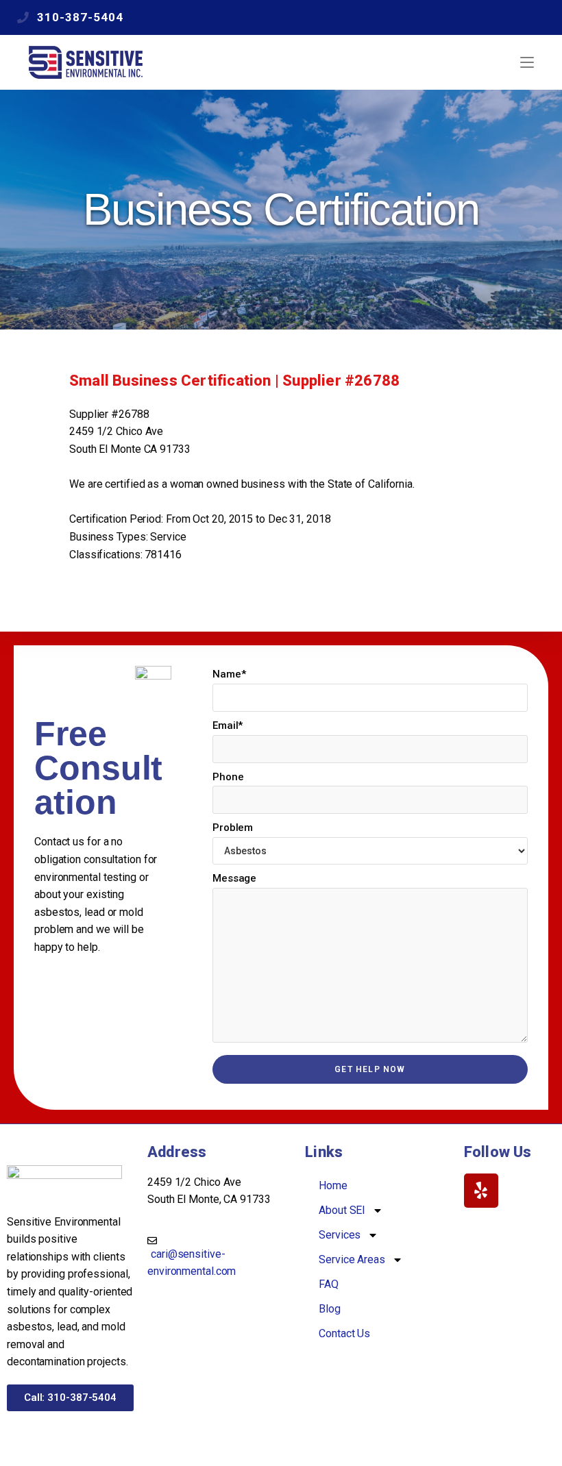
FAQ (329, 1284)
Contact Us (344, 1333)
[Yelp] (481, 1190)
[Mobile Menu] (527, 62)
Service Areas (352, 1259)
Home (333, 1185)
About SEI (342, 1210)
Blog (330, 1308)
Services (340, 1234)
